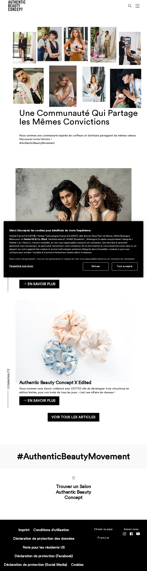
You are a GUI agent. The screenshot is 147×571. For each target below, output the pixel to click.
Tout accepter (125, 266)
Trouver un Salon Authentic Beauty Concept (73, 492)
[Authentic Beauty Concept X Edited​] (74, 352)
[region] (73, 249)
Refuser (96, 266)
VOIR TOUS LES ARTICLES (73, 417)
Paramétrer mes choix (21, 266)
